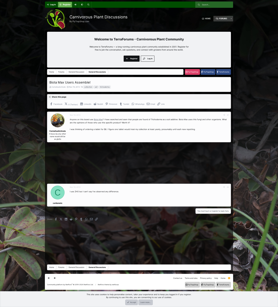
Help (216, 278)
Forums (223, 19)
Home (208, 19)
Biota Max (98, 119)
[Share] (224, 115)
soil (96, 87)
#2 (228, 187)
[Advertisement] (134, 163)
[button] (82, 4)
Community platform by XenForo (70, 285)
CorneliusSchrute (59, 87)
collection (88, 87)
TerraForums (224, 72)
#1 (228, 115)
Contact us (177, 278)
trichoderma (105, 87)
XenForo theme (103, 285)
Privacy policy (206, 278)
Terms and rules (191, 278)
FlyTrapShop (193, 72)
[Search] (88, 4)
